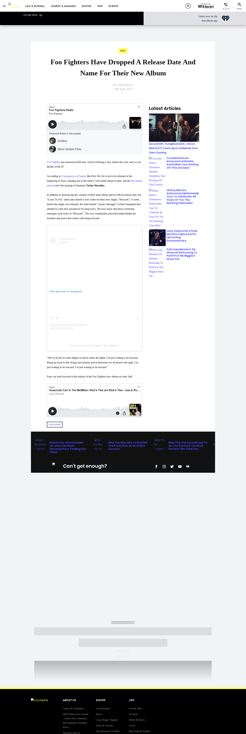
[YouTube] (180, 466)
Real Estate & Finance (139, 731)
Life (131, 700)
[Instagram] (164, 466)
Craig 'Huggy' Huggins (107, 720)
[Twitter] (172, 466)
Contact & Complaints (73, 708)
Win (100, 6)
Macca (99, 714)
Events (113, 6)
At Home (133, 714)
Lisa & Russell (35, 6)
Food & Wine (135, 708)
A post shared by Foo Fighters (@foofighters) (94, 345)
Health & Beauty (137, 720)
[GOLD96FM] (14, 6)
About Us (69, 700)
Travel (132, 725)
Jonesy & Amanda (63, 6)
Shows (86, 6)
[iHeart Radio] (188, 466)
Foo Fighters (53, 162)
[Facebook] (156, 466)
